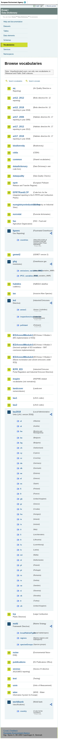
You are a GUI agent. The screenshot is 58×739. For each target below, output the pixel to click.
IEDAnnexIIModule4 (23, 357)
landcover (18, 388)
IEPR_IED (18, 369)
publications (19, 662)
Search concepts (34, 81)
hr (21, 509)
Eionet (14, 17)
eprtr (15, 183)
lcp (14, 614)
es (21, 484)
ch (21, 448)
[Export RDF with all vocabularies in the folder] (51, 233)
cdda (15, 152)
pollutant (24, 325)
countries (24, 240)
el (21, 479)
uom (15, 685)
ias (14, 293)
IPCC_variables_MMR (26, 276)
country (23, 711)
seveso (16, 669)
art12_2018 (18, 107)
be (21, 438)
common (17, 159)
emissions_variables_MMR (26, 271)
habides (17, 284)
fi (20, 489)
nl (21, 560)
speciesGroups (26, 645)
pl (21, 565)
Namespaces (9, 54)
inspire (16, 379)
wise (15, 692)
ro (21, 575)
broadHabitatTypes (26, 633)
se (21, 586)
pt (21, 570)
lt (20, 540)
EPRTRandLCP (21, 192)
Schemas (7, 40)
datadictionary (20, 166)
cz (21, 458)
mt (21, 555)
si (21, 591)
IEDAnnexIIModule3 (23, 345)
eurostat (17, 214)
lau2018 (17, 412)
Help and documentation (13, 22)
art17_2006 (18, 117)
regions (23, 638)
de (21, 463)
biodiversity (19, 146)
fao (14, 221)
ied (14, 300)
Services (7, 49)
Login (37, 6)
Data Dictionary (23, 17)
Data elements (9, 36)
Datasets (7, 26)
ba (21, 431)
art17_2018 (18, 136)
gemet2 (16, 254)
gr (21, 504)
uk (21, 606)
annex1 (23, 310)
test (15, 678)
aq (14, 88)
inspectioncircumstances (26, 317)
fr (20, 494)
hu (21, 514)
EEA (14, 2)
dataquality (18, 176)
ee (21, 473)
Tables (6, 31)
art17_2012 (18, 126)
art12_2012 (18, 98)
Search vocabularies (15, 81)
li (20, 535)
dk (21, 468)
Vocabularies (9, 45)
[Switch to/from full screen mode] (42, 6)
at (21, 426)
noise (15, 652)
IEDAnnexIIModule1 (23, 335)
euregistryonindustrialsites (23, 204)
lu (21, 545)
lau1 (15, 398)
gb (21, 499)
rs (21, 580)
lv (21, 550)
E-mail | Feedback (11, 731)
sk (21, 596)
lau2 (15, 405)
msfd (15, 623)
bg (21, 443)
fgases (16, 231)
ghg (15, 261)
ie (21, 519)
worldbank (18, 702)
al (21, 421)
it (20, 529)
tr (20, 601)
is (21, 524)
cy (21, 453)
